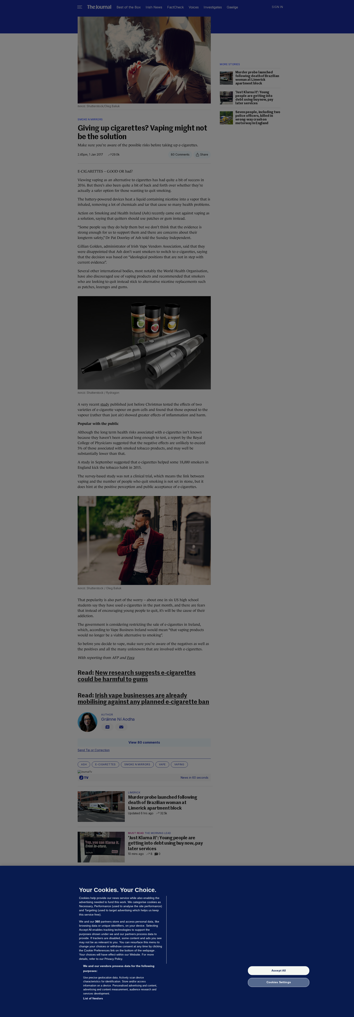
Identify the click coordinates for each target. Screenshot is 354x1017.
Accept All (278, 970)
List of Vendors (93, 998)
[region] (177, 941)
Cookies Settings (279, 982)
